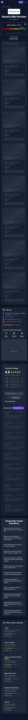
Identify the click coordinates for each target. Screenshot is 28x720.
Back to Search (7, 6)
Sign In (21, 2)
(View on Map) (14, 314)
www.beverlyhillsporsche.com (13, 319)
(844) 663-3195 (9, 317)
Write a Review (19, 408)
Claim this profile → (14, 38)
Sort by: (9, 397)
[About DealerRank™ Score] (25, 24)
